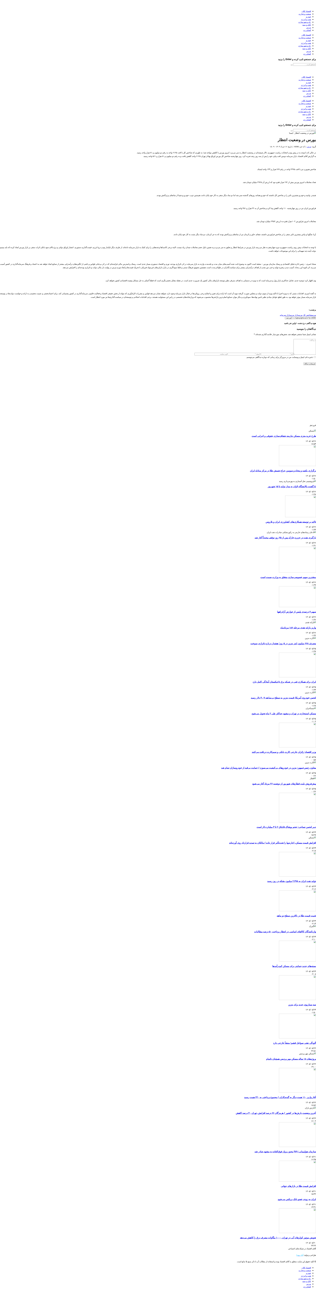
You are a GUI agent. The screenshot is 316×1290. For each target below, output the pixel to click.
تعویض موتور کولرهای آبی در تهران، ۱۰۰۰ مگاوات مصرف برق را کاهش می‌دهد (278, 1237)
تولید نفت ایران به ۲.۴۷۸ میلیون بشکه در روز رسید (291, 881)
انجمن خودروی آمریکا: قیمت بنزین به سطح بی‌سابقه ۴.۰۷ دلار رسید (283, 697)
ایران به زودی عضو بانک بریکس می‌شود (297, 1199)
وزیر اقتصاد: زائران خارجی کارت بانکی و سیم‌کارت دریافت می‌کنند (284, 751)
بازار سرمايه (285, 315)
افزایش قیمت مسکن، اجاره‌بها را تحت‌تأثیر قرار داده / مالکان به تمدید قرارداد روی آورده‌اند (272, 842)
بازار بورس (294, 315)
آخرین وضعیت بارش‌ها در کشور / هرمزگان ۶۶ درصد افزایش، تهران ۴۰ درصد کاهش (276, 1112)
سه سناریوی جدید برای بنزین (302, 1004)
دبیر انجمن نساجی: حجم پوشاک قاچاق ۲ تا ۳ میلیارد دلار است (286, 826)
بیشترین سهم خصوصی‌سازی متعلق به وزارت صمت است (288, 577)
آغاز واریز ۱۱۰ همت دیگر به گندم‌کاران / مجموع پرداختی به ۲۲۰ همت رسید (280, 1097)
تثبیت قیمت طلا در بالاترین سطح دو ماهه (296, 915)
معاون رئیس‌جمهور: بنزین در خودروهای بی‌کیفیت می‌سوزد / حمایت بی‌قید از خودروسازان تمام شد (268, 767)
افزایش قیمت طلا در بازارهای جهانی (298, 1185)
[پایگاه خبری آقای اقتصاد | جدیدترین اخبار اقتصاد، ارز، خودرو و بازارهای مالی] (303, 6)
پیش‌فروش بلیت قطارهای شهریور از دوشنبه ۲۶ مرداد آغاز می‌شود (284, 783)
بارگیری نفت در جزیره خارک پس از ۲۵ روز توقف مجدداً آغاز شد (285, 537)
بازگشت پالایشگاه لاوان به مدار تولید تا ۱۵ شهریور (292, 486)
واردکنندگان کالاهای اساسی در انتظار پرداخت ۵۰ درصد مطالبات (285, 931)
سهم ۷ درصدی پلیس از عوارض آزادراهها (296, 611)
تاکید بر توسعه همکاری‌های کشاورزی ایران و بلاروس (291, 521)
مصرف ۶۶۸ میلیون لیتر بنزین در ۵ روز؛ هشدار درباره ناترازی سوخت (283, 643)
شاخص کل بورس (305, 315)
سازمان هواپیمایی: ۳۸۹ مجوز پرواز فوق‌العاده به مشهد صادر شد (285, 1151)
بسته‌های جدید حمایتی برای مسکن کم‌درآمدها (294, 966)
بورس (309, 146)
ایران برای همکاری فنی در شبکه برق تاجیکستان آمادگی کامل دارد (284, 681)
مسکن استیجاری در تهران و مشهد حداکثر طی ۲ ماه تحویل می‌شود (284, 713)
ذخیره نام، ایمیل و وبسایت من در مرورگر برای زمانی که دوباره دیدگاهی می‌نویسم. (279, 357)
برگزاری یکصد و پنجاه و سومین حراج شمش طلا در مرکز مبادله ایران (283, 470)
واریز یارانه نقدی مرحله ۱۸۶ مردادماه (298, 627)
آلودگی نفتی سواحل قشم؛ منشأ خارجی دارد (294, 1042)
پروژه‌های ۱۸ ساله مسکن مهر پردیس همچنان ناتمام (291, 1058)
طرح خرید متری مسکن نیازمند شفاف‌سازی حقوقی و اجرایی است (284, 435)
